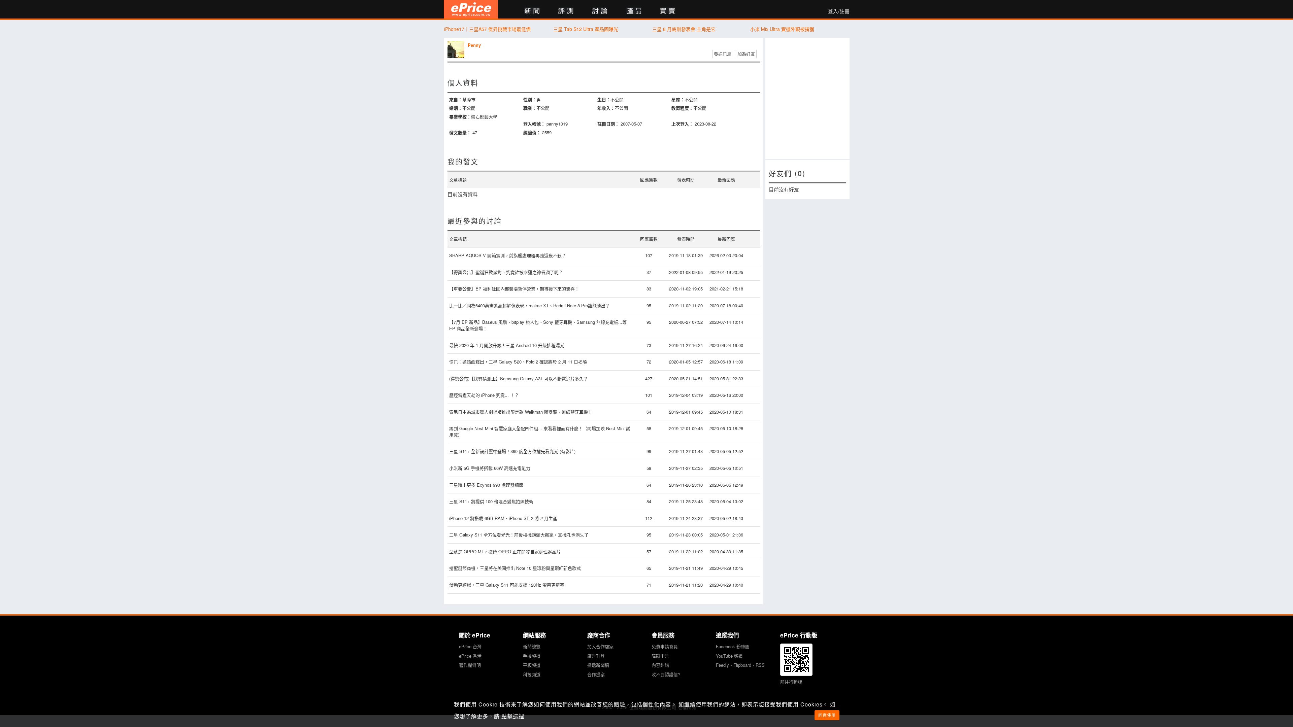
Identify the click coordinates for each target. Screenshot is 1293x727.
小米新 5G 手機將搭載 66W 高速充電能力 (489, 468)
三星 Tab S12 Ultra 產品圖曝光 (585, 29)
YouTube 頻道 (729, 656)
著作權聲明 (470, 665)
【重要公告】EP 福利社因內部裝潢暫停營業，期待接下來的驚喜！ (514, 288)
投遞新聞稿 (598, 665)
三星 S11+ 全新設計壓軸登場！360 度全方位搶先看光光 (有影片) (512, 451)
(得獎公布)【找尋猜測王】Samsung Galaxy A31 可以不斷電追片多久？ (518, 378)
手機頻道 (531, 656)
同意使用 (827, 715)
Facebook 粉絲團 (733, 646)
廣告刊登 (596, 656)
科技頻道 (531, 674)
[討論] (600, 11)
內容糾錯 (660, 665)
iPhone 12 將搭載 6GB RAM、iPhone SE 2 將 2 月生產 (503, 518)
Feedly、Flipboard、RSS (740, 665)
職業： (529, 108)
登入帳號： (534, 123)
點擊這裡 (512, 716)
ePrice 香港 (470, 656)
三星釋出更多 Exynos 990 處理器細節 (486, 485)
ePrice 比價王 (471, 9)
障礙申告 (660, 656)
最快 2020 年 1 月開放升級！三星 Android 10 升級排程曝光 (506, 345)
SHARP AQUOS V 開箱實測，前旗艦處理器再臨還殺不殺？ (507, 255)
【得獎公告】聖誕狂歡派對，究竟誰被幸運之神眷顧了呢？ (506, 272)
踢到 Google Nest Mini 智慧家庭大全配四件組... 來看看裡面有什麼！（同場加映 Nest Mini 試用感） (539, 431)
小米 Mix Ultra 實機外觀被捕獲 (782, 29)
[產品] (634, 11)
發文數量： (460, 132)
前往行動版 (791, 682)
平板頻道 (531, 665)
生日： (603, 99)
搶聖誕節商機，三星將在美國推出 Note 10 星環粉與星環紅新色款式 (515, 568)
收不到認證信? (666, 674)
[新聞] (532, 11)
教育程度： (682, 108)
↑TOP (867, 686)
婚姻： (455, 108)
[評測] (566, 11)
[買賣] (668, 11)
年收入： (606, 108)
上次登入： (682, 123)
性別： (529, 99)
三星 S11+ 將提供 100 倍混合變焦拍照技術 (491, 501)
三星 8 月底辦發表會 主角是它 (684, 29)
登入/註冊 (839, 11)
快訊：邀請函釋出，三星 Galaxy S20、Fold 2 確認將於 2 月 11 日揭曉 (518, 361)
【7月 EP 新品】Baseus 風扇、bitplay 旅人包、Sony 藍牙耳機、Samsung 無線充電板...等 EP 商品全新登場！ (538, 325)
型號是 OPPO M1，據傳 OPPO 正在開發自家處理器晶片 (505, 551)
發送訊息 (722, 53)
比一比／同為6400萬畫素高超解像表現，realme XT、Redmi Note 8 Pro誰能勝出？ (529, 305)
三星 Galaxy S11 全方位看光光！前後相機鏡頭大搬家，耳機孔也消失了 (519, 534)
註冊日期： (608, 123)
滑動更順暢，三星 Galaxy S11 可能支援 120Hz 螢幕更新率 (506, 585)
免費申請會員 (665, 646)
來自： (455, 99)
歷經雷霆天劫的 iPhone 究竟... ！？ (484, 395)
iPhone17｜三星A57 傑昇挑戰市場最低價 (487, 29)
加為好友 (746, 53)
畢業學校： (460, 116)
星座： (678, 99)
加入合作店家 (600, 646)
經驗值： (532, 132)
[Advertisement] (807, 98)
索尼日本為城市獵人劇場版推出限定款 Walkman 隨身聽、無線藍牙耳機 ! (520, 412)
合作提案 (596, 674)
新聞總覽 (531, 646)
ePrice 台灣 (470, 646)
